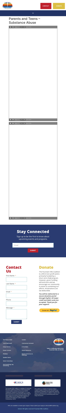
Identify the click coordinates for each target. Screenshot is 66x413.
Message (9, 308)
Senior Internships (8, 361)
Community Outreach (28, 343)
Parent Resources (26, 350)
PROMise (5, 354)
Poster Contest (7, 350)
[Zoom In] (24, 27)
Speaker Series (7, 357)
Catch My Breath (7, 343)
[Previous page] (10, 27)
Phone (8, 300)
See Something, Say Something (8, 365)
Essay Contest (7, 347)
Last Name (10, 284)
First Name (10, 276)
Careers (24, 339)
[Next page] (13, 27)
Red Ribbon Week (7, 339)
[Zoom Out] (22, 27)
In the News (25, 347)
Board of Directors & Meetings (27, 354)
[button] (33, 13)
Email (8, 292)
